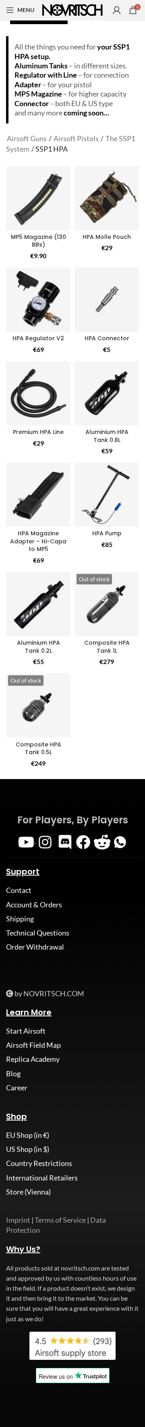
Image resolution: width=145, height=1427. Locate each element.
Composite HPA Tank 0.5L (38, 748)
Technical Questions (37, 932)
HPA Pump (107, 533)
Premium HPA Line (38, 432)
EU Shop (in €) (27, 1135)
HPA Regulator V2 (38, 338)
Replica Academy (33, 1059)
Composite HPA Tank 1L (107, 647)
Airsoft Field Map (33, 1044)
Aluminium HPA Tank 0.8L (106, 436)
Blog (13, 1073)
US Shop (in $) (27, 1149)
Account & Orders (34, 904)
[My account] (117, 10)
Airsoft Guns (27, 138)
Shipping (20, 918)
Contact (18, 890)
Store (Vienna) (28, 1191)
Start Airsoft (26, 1030)
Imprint (18, 1219)
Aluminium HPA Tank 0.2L (38, 647)
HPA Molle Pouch (107, 237)
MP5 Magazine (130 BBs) (38, 241)
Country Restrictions (39, 1163)
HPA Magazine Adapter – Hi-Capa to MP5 (38, 541)
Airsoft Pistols (76, 138)
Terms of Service (60, 1219)
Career (16, 1087)
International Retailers (42, 1177)
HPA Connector (107, 338)
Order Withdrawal (35, 946)
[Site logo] (72, 9)
